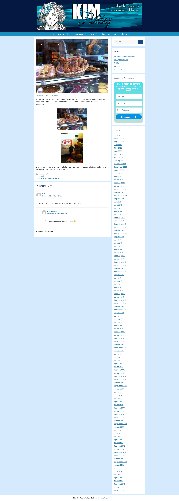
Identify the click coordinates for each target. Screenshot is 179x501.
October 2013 (119, 421)
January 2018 (119, 259)
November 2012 (120, 455)
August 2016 (119, 313)
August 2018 (119, 237)
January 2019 (119, 221)
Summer (117, 66)
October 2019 (119, 192)
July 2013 (117, 430)
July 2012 (117, 468)
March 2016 (118, 329)
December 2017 (120, 262)
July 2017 (117, 278)
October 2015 (119, 344)
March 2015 (118, 367)
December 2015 (120, 338)
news (92, 33)
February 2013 (119, 446)
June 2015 (118, 357)
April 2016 (118, 325)
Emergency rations (121, 60)
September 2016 (120, 310)
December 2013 (120, 414)
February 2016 (119, 332)
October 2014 (119, 383)
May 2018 (117, 246)
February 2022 (119, 157)
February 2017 (119, 294)
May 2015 (117, 360)
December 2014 (120, 376)
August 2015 (119, 351)
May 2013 (118, 436)
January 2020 (119, 186)
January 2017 (119, 297)
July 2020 (118, 173)
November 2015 (120, 341)
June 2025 (118, 135)
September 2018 (120, 234)
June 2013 (118, 433)
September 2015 (120, 348)
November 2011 (120, 490)
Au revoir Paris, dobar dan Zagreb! (49, 178)
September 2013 (120, 424)
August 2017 (119, 275)
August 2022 (119, 142)
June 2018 (118, 243)
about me (111, 33)
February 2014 (119, 408)
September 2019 (120, 195)
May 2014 (118, 398)
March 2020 (118, 180)
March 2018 (118, 253)
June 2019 (118, 205)
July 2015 (117, 354)
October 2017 (119, 268)
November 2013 (120, 417)
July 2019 (117, 202)
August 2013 (119, 427)
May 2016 (118, 322)
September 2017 (120, 272)
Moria (44, 194)
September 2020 (120, 167)
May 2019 (118, 208)
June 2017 (118, 281)
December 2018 (120, 224)
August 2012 (119, 465)
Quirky (116, 63)
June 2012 (118, 471)
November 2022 (120, 138)
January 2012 (119, 487)
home (52, 33)
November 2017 (120, 265)
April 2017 (118, 287)
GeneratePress (103, 498)
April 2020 (118, 176)
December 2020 (120, 164)
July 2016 (117, 316)
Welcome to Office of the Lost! (125, 57)
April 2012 (118, 478)
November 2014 (120, 379)
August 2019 (119, 199)
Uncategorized (43, 174)
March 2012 (118, 481)
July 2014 (117, 392)
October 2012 (119, 459)
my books (79, 33)
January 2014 (119, 411)
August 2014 (119, 389)
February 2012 (119, 484)
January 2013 (119, 449)
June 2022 (118, 145)
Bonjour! (41, 176)
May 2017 (117, 284)
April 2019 (118, 211)
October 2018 (119, 230)
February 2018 (119, 256)
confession (118, 69)
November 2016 (120, 303)
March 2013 (118, 443)
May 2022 (118, 148)
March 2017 (118, 291)
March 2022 (118, 154)
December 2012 (120, 452)
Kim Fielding (52, 211)
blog (103, 33)
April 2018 (118, 249)
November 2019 (120, 189)
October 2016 (119, 306)
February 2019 (119, 218)
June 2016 (118, 319)
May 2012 (117, 474)
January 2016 (119, 335)
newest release (65, 33)
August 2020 (119, 170)
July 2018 (117, 240)
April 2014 (118, 402)
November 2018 (120, 227)
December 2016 (120, 300)
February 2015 (119, 370)
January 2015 (119, 373)
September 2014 (120, 386)
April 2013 (118, 440)
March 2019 (118, 214)
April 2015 (118, 363)
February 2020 (119, 183)
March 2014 (118, 405)
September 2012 (120, 462)
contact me (124, 33)
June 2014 (118, 395)
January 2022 (119, 161)
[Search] (140, 42)
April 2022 (118, 151)
